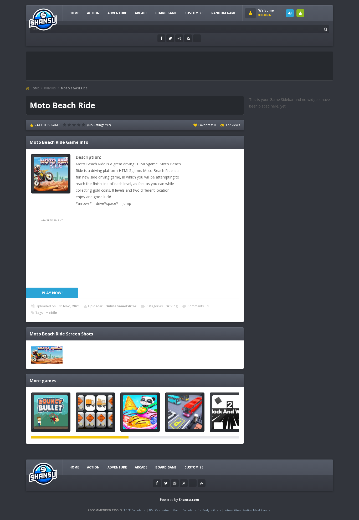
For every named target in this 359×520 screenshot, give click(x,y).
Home (34, 88)
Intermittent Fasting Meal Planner (248, 510)
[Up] (202, 483)
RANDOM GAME (223, 13)
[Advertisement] (124, 66)
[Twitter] (170, 38)
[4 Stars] (79, 124)
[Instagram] (179, 38)
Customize (193, 13)
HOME (74, 13)
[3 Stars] (74, 124)
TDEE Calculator (135, 510)
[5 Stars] (84, 124)
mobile (51, 312)
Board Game (166, 13)
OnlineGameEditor (120, 306)
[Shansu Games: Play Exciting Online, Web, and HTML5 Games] (43, 18)
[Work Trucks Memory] (95, 412)
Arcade (141, 13)
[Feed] (188, 38)
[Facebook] (161, 38)
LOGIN (290, 13)
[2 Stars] (70, 124)
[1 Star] (65, 124)
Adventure (117, 13)
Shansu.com (189, 499)
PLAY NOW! (52, 292)
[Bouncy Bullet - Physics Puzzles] (50, 412)
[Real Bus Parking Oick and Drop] (184, 412)
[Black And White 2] (229, 412)
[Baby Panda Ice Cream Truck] (140, 412)
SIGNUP (300, 13)
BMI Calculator (159, 510)
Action (93, 13)
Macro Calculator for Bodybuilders (197, 510)
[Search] (325, 29)
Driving (50, 88)
